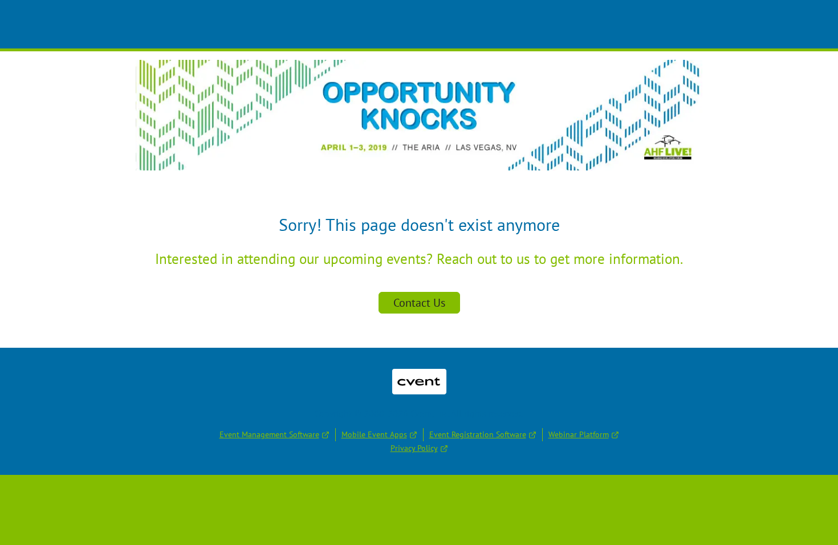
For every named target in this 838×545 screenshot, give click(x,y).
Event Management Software (269, 434)
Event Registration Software (477, 434)
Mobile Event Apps (374, 434)
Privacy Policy (414, 448)
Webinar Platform (578, 434)
